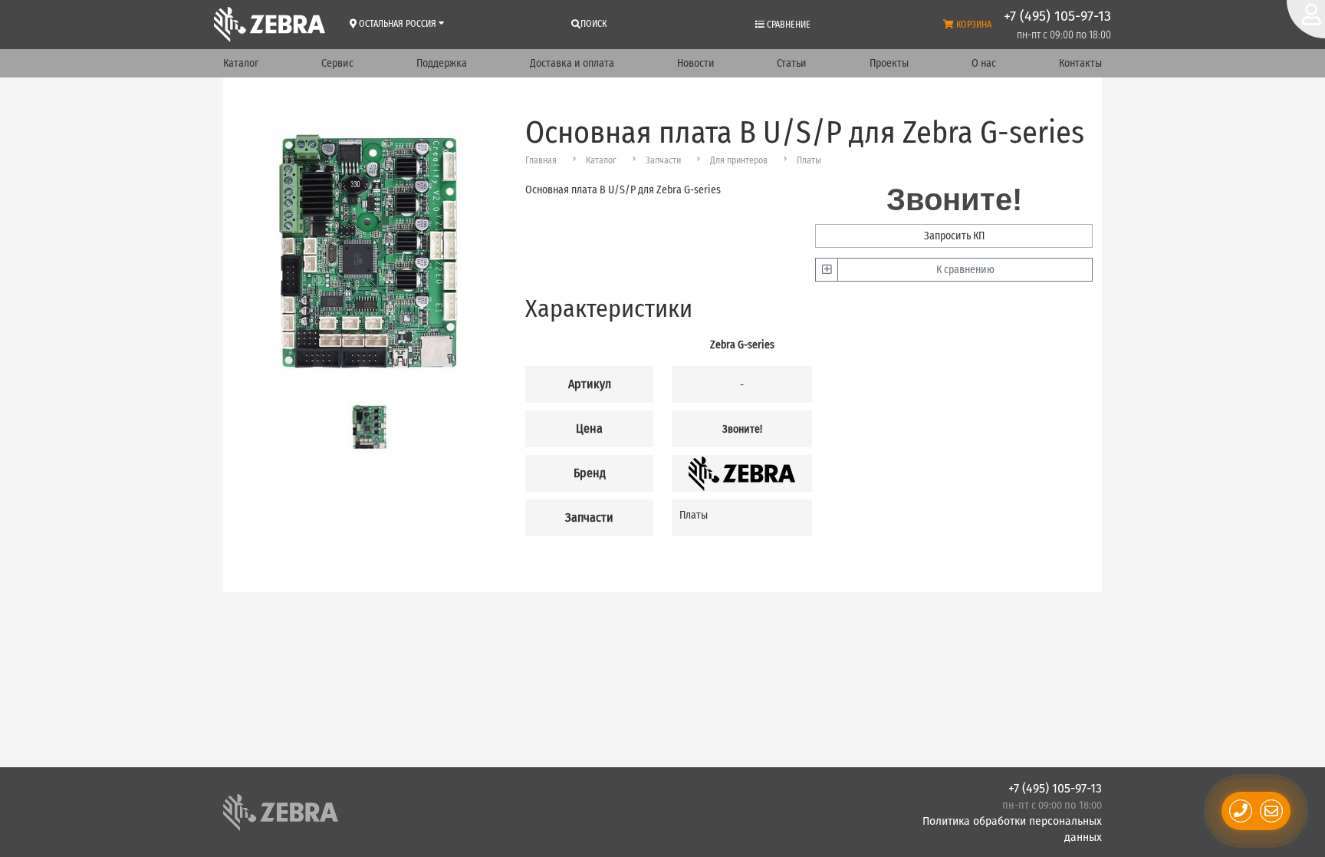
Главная (541, 160)
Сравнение (787, 24)
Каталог (240, 63)
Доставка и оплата (572, 63)
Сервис (337, 63)
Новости (696, 63)
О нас (984, 63)
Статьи (792, 63)
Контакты (1080, 63)
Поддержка (441, 63)
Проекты (889, 63)
